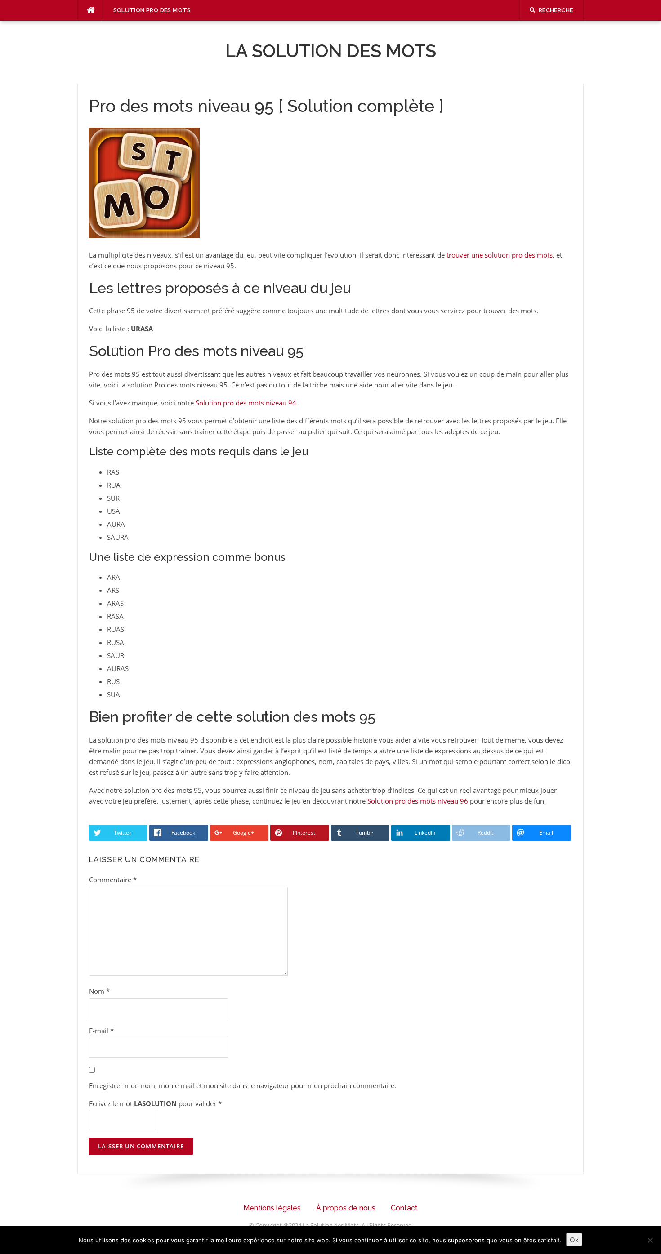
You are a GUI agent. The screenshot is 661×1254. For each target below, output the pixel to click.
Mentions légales (272, 1208)
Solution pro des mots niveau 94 (246, 402)
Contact (404, 1208)
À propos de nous (345, 1208)
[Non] (649, 1240)
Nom (99, 991)
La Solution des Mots (330, 50)
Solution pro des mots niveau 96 (417, 800)
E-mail (101, 1030)
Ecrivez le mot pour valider (155, 1103)
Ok (574, 1239)
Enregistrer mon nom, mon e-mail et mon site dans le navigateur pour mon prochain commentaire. (242, 1085)
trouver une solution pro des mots (500, 254)
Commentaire (113, 879)
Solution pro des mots (152, 10)
